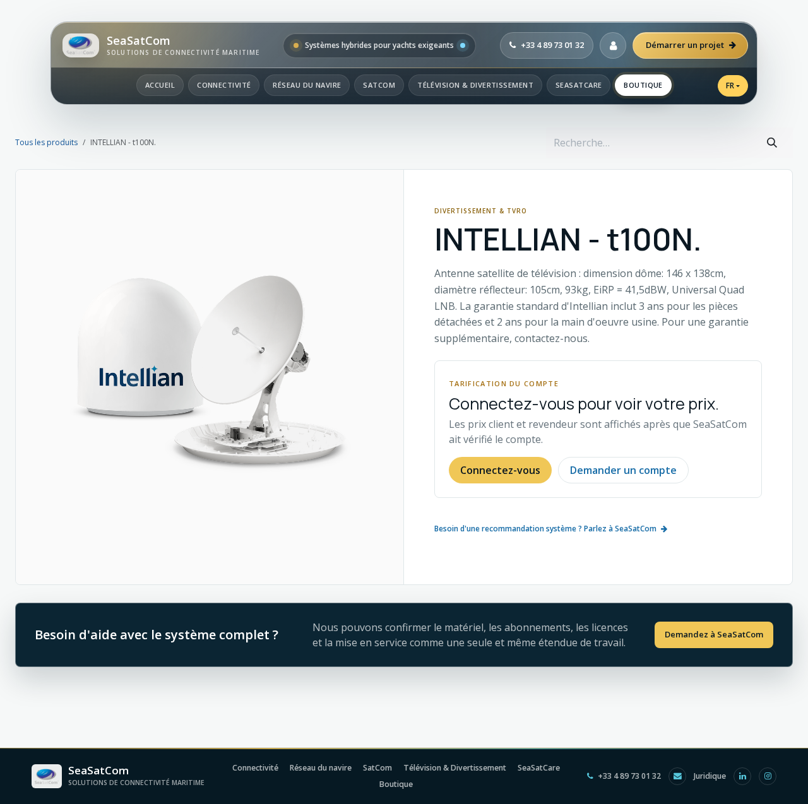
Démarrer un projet (685, 44)
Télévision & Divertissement (475, 85)
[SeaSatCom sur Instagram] (767, 776)
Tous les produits (46, 142)
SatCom (379, 85)
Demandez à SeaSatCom (714, 634)
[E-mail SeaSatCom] (677, 776)
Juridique (710, 776)
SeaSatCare (579, 85)
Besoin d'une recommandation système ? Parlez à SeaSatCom (545, 528)
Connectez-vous (500, 470)
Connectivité (224, 85)
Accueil (160, 85)
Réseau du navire (307, 85)
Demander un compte (623, 470)
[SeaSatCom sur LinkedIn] (742, 776)
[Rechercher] (772, 142)
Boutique (643, 85)
